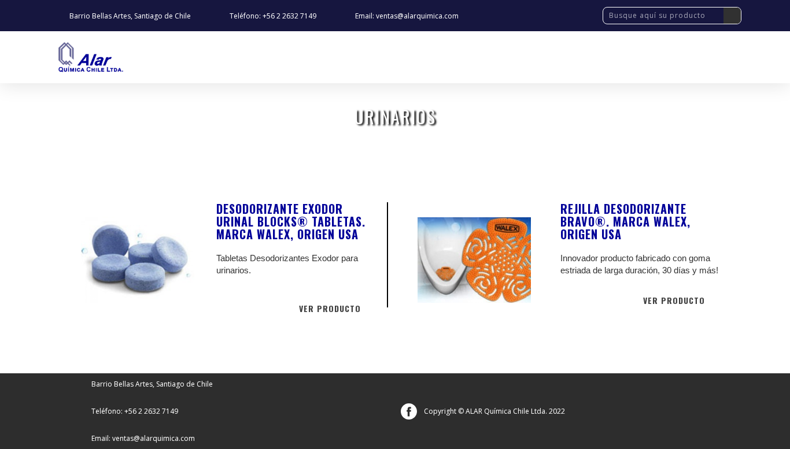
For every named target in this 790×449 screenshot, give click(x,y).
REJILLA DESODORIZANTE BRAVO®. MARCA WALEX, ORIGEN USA (625, 221)
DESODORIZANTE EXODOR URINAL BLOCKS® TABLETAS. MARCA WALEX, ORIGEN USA (291, 221)
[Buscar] (732, 16)
